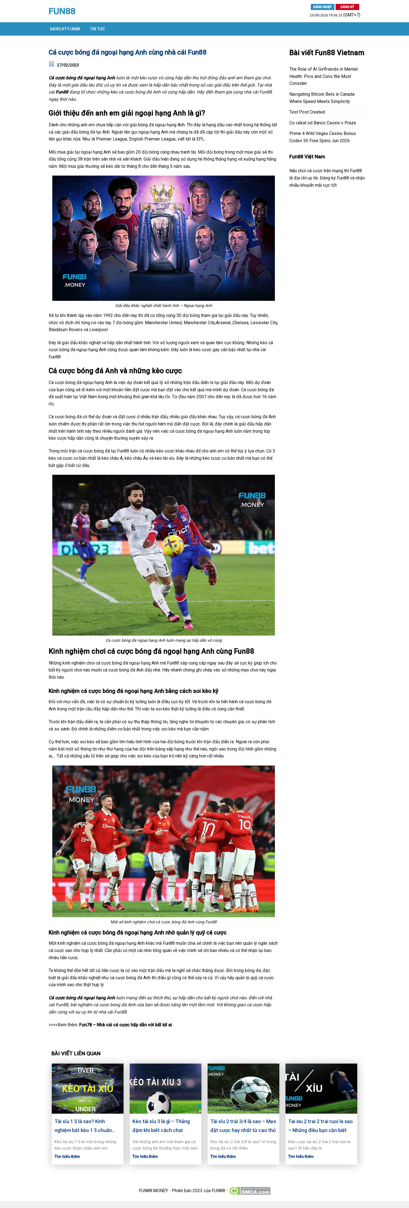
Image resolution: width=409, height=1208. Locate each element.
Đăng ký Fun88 (65, 29)
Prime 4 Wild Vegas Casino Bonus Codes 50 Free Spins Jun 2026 (322, 137)
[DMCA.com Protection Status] (249, 1190)
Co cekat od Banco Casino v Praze (322, 123)
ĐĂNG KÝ (347, 7)
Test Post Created (307, 112)
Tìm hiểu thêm (67, 1156)
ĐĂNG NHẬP (322, 7)
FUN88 (62, 11)
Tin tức (97, 29)
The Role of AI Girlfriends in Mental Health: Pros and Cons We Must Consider (323, 76)
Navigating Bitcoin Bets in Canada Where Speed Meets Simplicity (321, 98)
